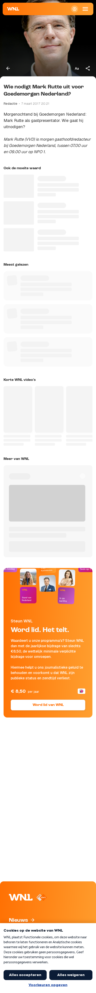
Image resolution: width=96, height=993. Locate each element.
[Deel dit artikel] (87, 68)
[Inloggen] (74, 9)
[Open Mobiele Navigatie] (85, 9)
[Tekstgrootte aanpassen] (76, 68)
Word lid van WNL (48, 705)
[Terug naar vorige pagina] (8, 68)
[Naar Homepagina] (13, 9)
